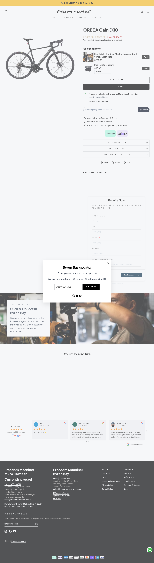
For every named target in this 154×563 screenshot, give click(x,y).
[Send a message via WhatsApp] (150, 550)
